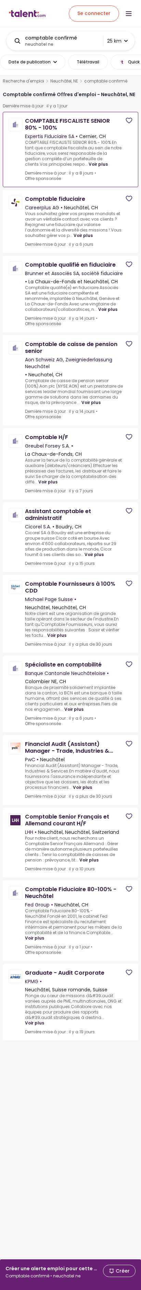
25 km (114, 41)
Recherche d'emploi (23, 81)
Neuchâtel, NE (64, 81)
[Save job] (129, 120)
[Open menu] (129, 14)
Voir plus (98, 164)
